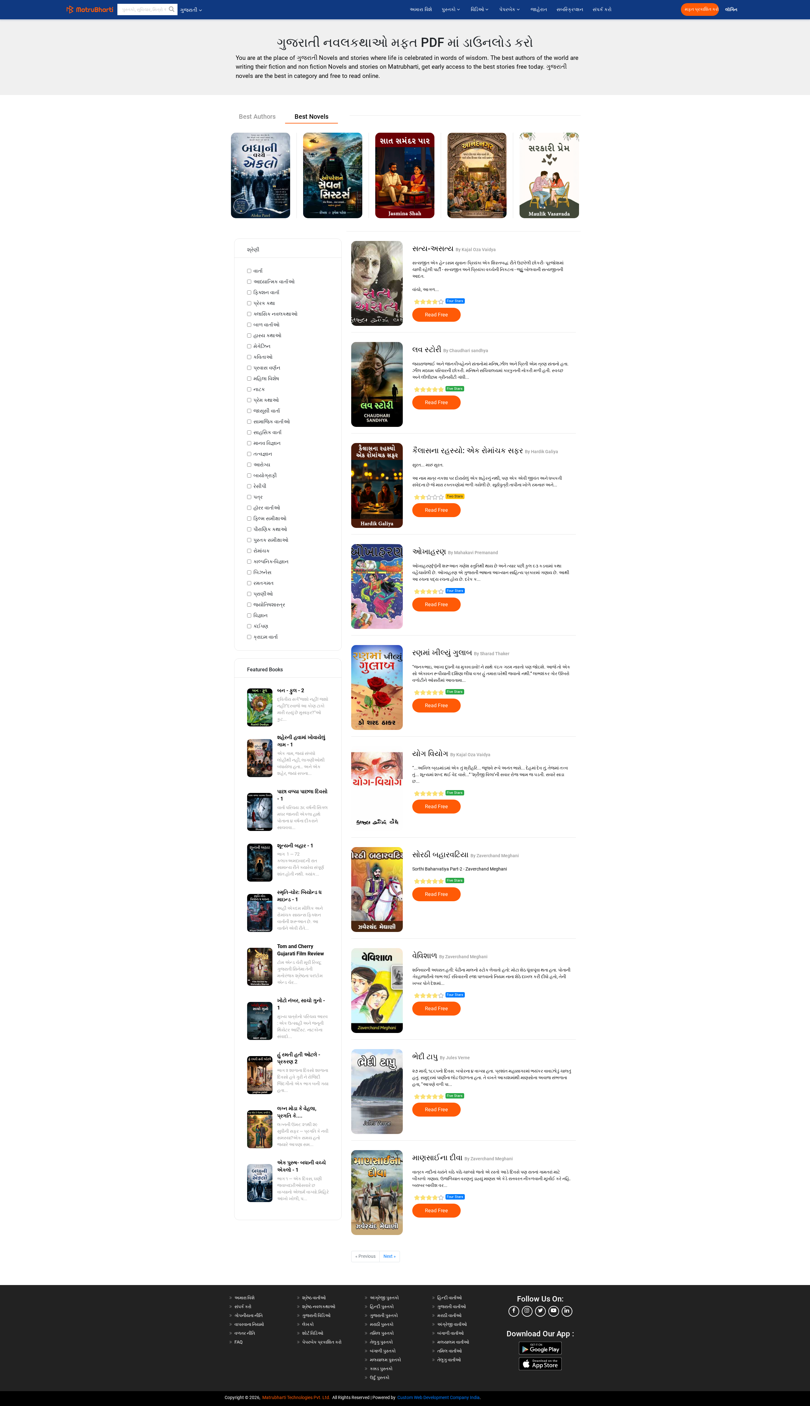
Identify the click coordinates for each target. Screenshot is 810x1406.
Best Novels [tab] (311, 116)
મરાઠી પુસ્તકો (382, 1324)
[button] (172, 9)
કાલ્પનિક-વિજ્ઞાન (271, 562)
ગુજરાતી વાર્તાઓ (451, 1306)
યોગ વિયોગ (431, 753)
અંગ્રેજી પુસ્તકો (384, 1297)
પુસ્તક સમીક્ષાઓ (270, 540)
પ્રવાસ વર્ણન (266, 368)
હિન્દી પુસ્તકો (382, 1306)
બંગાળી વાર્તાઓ (450, 1333)
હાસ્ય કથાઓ (267, 335)
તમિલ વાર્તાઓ (449, 1350)
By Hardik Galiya (541, 451)
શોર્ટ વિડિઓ (312, 1333)
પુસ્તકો (449, 9)
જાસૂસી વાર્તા (266, 411)
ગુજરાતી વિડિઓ (316, 1315)
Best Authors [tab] (257, 116)
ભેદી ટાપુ (426, 1056)
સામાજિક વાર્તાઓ (271, 422)
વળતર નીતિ (244, 1333)
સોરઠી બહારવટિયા (441, 854)
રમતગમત (263, 583)
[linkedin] (567, 1311)
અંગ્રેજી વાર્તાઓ (452, 1324)
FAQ (238, 1342)
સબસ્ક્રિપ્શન (570, 9)
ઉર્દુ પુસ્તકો (379, 1377)
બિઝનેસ (262, 572)
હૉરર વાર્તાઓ (266, 508)
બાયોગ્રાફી (265, 475)
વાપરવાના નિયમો (249, 1324)
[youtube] (553, 1311)
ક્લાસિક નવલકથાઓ (275, 314)
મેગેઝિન (262, 346)
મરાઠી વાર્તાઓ (449, 1315)
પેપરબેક (508, 9)
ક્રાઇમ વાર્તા (265, 637)
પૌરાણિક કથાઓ (270, 529)
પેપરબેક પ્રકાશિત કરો (322, 1342)
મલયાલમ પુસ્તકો (385, 1359)
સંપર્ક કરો (602, 9)
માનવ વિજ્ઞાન (267, 443)
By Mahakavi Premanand (473, 552)
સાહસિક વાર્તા (267, 432)
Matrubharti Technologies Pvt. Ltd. (297, 1397)
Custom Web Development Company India (438, 1397)
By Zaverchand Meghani (494, 855)
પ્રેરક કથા (264, 303)
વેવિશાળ (425, 955)
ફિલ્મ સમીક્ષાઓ (269, 519)
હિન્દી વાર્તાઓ (449, 1297)
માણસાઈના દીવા (438, 1157)
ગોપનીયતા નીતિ (248, 1315)
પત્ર (258, 497)
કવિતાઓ (262, 357)
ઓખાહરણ (430, 551)
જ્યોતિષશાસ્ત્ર (269, 605)
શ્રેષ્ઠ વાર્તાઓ (314, 1297)
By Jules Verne (455, 1057)
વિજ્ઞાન (260, 615)
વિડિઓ (478, 9)
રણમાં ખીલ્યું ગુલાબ (443, 652)
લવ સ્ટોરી (427, 349)
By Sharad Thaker (491, 653)
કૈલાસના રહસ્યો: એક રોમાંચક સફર (468, 450)
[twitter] (540, 1311)
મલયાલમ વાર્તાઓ (453, 1342)
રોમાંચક (261, 551)
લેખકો (308, 1324)
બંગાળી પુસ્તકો (383, 1350)
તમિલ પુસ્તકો (382, 1333)
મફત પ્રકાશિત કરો (702, 9)
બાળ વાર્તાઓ (266, 325)
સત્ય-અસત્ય (434, 248)
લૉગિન (731, 9)
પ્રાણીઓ (263, 594)
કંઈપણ (260, 626)
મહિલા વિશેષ (266, 379)
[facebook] (513, 1311)
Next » (389, 1256)
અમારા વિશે (421, 9)
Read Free (436, 315)
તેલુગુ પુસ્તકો (381, 1342)
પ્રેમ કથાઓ (266, 400)
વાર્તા (258, 271)
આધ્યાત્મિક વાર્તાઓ (274, 282)
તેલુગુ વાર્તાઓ (449, 1359)
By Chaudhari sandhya (465, 350)
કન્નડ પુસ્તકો (381, 1368)
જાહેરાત (539, 9)
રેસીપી (259, 486)
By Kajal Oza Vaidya (476, 249)
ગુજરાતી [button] (188, 10)
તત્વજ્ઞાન (262, 454)
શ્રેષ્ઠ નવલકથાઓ (318, 1306)
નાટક (259, 389)
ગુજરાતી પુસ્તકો (384, 1315)
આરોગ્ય (261, 465)
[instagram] (527, 1311)
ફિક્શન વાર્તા (266, 292)
